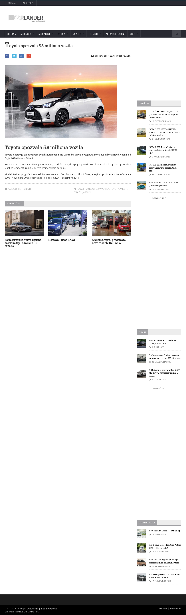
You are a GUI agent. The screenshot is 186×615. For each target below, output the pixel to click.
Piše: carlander (100, 55)
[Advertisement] (112, 18)
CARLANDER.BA (31, 611)
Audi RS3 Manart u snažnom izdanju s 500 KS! (163, 342)
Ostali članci (159, 198)
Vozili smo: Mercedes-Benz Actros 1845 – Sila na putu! (165, 546)
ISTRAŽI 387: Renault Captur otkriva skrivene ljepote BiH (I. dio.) (163, 167)
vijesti (123, 188)
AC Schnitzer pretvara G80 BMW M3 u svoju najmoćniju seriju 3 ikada (164, 372)
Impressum (28, 3)
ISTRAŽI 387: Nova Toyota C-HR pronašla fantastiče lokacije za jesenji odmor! (163, 114)
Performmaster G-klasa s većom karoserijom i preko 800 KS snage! (165, 357)
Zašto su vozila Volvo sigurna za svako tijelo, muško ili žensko (23, 243)
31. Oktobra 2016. (121, 55)
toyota (114, 188)
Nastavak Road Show (61, 240)
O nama (11, 3)
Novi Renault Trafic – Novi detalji (164, 530)
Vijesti (27, 188)
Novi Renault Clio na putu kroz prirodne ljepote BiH (163, 184)
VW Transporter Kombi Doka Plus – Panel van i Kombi (164, 576)
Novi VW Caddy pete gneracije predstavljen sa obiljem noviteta (164, 561)
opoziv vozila (100, 188)
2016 (88, 188)
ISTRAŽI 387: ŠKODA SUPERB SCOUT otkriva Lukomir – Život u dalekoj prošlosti (164, 132)
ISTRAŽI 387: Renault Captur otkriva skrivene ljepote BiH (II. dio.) (163, 150)
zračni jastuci (82, 192)
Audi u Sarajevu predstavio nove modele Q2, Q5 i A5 (109, 241)
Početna (11, 34)
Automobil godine (115, 34)
